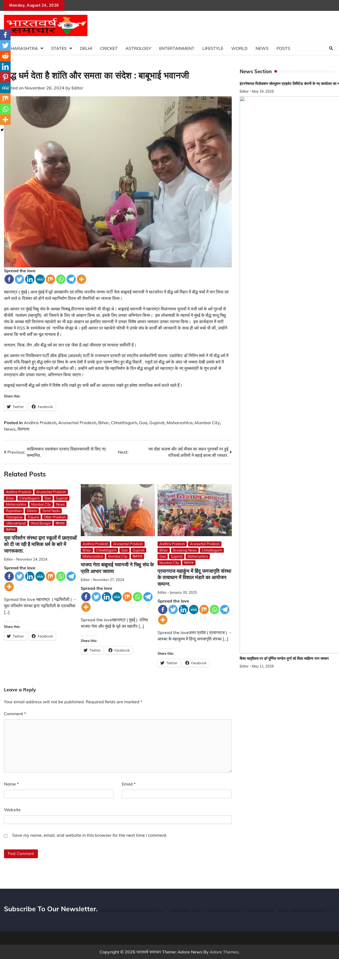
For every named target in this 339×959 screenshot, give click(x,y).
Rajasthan (14, 511)
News (262, 48)
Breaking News (185, 550)
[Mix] (50, 279)
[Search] (331, 48)
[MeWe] (40, 279)
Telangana (14, 517)
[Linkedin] (29, 279)
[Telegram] (71, 279)
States (59, 48)
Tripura (33, 517)
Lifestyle (212, 48)
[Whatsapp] (60, 279)
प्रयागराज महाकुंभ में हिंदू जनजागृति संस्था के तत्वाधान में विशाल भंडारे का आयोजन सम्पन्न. (194, 577)
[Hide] (2, 130)
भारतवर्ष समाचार (148, 951)
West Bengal (41, 523)
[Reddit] (5, 56)
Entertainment (176, 48)
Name (11, 784)
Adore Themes (224, 951)
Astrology (138, 48)
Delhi (86, 48)
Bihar (103, 422)
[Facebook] (9, 279)
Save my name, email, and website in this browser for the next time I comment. (89, 835)
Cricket (109, 48)
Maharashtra (21, 48)
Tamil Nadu (51, 511)
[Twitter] (19, 279)
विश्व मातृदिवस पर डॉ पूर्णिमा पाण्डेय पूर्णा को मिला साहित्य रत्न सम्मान (284, 658)
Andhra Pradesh (40, 422)
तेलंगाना (23, 429)
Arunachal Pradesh (77, 422)
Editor (77, 87)
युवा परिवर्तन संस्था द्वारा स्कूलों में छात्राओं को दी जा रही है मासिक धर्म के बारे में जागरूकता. (40, 544)
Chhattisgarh (124, 422)
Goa (143, 422)
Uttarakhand (16, 523)
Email (129, 784)
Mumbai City (207, 422)
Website (12, 809)
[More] (81, 279)
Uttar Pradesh (55, 517)
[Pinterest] (5, 77)
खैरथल (60, 523)
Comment (15, 713)
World (239, 48)
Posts (283, 48)
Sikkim (32, 511)
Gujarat (156, 422)
